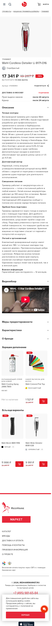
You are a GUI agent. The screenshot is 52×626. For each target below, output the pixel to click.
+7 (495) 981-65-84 (25, 593)
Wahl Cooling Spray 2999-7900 (10, 385)
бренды (6, 536)
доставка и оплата (12, 540)
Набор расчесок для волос (34, 380)
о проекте (7, 554)
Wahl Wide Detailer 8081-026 (33, 444)
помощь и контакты (13, 545)
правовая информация (15, 549)
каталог (6, 531)
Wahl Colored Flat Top (35, 384)
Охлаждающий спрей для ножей (12, 380)
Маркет (16, 519)
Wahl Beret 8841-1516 (11, 443)
